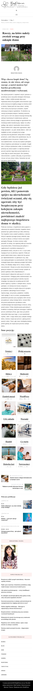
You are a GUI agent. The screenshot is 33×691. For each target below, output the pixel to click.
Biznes (3, 529)
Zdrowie (4, 674)
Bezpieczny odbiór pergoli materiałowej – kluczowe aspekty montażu (15, 580)
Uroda (3, 670)
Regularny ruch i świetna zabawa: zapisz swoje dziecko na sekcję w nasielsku (14, 623)
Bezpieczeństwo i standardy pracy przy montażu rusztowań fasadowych (14, 612)
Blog (11, 29)
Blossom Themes (8, 687)
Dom (2, 650)
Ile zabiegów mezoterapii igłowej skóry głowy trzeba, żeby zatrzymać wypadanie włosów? (16, 596)
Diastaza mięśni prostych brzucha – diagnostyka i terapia (15, 629)
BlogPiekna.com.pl (20, 683)
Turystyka (4, 666)
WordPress (26, 687)
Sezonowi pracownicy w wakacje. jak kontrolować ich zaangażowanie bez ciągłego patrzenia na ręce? (16, 602)
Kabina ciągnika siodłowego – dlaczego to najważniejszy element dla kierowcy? (13, 607)
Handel (3, 658)
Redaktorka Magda (16, 73)
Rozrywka (4, 662)
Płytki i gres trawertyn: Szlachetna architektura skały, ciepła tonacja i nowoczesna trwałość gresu (16, 585)
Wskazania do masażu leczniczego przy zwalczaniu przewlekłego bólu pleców (15, 618)
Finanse (3, 654)
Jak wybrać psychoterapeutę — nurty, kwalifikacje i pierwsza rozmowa (15, 591)
